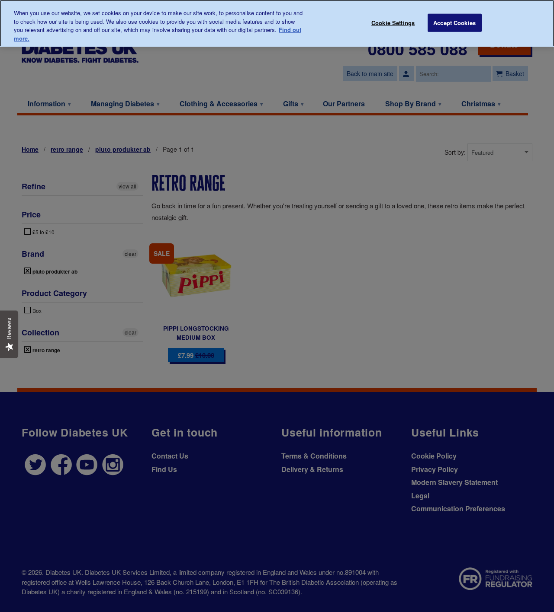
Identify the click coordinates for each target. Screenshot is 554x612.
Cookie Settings (393, 23)
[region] (277, 23)
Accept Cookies (454, 23)
